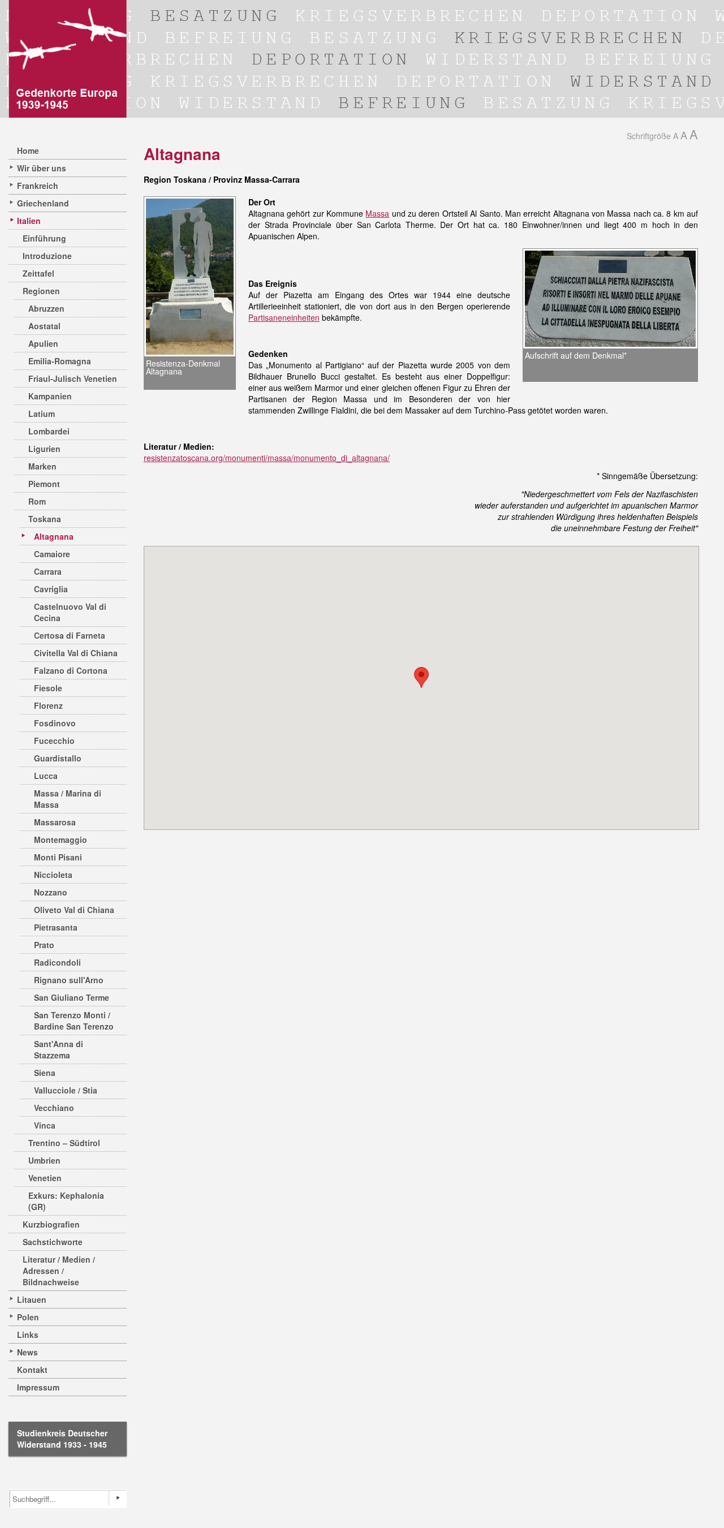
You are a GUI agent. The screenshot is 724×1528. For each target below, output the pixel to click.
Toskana (44, 518)
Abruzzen (46, 308)
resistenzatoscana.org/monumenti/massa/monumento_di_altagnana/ (267, 457)
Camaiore (52, 553)
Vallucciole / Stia (65, 1090)
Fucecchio (54, 740)
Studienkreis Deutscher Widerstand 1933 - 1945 (62, 1438)
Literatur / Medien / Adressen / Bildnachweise (59, 1271)
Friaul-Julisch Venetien (72, 378)
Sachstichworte (53, 1241)
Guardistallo (57, 758)
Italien (29, 220)
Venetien (45, 1177)
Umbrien (44, 1160)
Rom (37, 501)
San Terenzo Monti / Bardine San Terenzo (74, 1020)
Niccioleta (53, 874)
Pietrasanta (55, 927)
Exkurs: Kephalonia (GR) (66, 1201)
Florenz (48, 705)
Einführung (44, 238)
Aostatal (44, 326)
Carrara (48, 571)
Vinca (44, 1125)
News (27, 1352)
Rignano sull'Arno (69, 979)
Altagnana (54, 536)
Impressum (38, 1387)
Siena (44, 1072)
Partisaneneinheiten (284, 317)
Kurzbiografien (51, 1224)
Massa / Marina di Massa (67, 798)
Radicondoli (57, 962)
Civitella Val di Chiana (76, 652)
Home (28, 150)
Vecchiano (54, 1107)
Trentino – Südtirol (64, 1142)
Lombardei (49, 431)
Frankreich (37, 185)
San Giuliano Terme (71, 997)
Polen (28, 1317)
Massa (377, 213)
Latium (41, 413)
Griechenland (43, 203)
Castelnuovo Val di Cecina (70, 612)
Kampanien (50, 396)
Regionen (41, 290)
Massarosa (55, 822)
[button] (421, 677)
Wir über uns (41, 168)
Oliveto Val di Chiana (74, 909)
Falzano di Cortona (70, 670)
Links (27, 1334)
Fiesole (48, 688)
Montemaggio (60, 839)
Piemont (44, 483)
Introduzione (47, 255)
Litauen (31, 1299)
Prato (44, 944)
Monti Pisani (58, 857)
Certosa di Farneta (69, 635)
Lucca (46, 775)
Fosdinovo (55, 723)
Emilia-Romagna (59, 361)
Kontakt (32, 1369)
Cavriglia (51, 589)
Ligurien (44, 448)
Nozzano (50, 892)
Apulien (43, 343)
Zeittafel (38, 273)
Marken (42, 466)
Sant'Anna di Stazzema (58, 1049)
